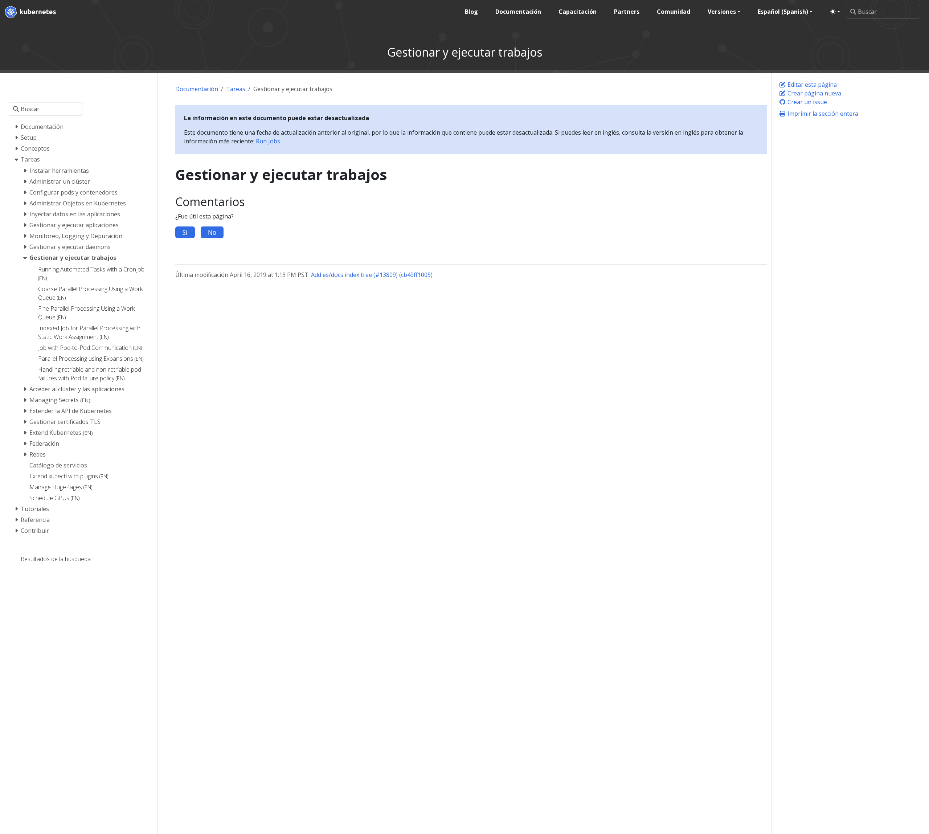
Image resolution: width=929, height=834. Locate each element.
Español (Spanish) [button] (783, 12)
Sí (185, 232)
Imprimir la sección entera (822, 114)
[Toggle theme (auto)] (835, 11)
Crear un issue (806, 102)
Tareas (235, 89)
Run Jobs (268, 141)
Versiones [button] (722, 12)
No (212, 232)
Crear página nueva (813, 93)
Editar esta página (811, 85)
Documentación (196, 89)
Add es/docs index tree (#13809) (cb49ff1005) (372, 275)
